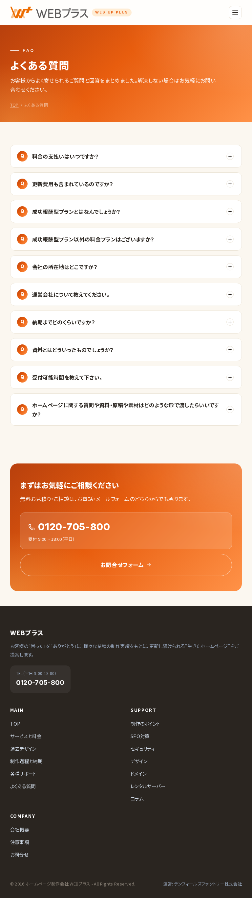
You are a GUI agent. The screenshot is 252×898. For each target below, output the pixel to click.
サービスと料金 (25, 736)
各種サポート (23, 773)
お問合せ (19, 854)
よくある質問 (23, 786)
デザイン (139, 761)
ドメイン (138, 773)
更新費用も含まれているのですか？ (72, 184)
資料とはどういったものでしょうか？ (73, 350)
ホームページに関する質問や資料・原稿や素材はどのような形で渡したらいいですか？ (125, 409)
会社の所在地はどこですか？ (64, 267)
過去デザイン (23, 748)
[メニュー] (235, 12)
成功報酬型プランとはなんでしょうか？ (76, 211)
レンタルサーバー (148, 786)
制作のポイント (145, 723)
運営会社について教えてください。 (71, 294)
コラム (137, 798)
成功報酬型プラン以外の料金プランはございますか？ (93, 239)
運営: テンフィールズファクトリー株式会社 (202, 884)
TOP (14, 105)
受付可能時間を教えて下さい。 (67, 377)
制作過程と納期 (26, 761)
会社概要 (19, 829)
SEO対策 (140, 736)
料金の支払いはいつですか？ (65, 156)
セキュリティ (143, 748)
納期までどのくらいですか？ (63, 322)
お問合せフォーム (122, 565)
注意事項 (19, 841)
